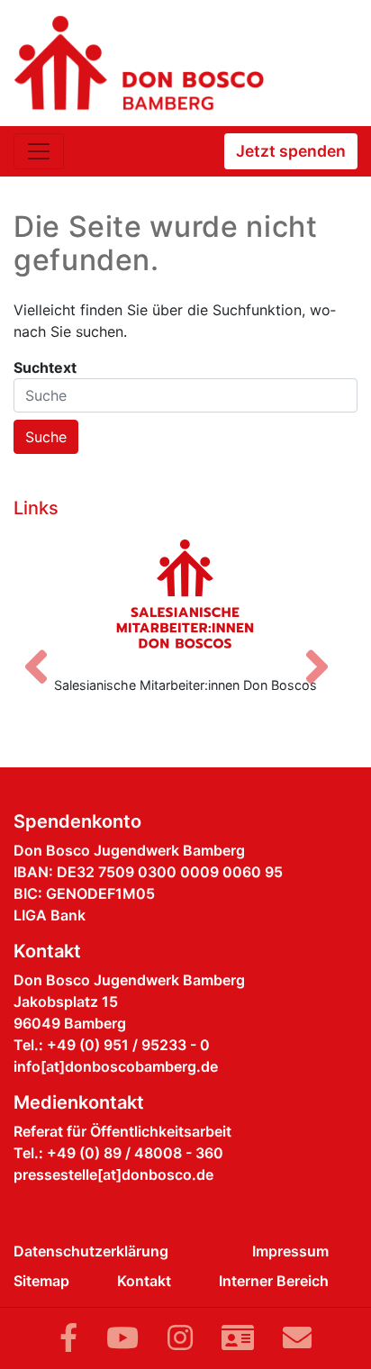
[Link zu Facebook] (68, 1337)
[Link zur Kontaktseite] (238, 1337)
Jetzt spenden (291, 150)
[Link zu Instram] (180, 1337)
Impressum (290, 1251)
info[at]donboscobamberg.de (116, 1066)
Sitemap (41, 1281)
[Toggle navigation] (39, 151)
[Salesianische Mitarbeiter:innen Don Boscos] (185, 593)
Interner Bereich (274, 1281)
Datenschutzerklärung (91, 1251)
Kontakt (144, 1281)
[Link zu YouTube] (122, 1337)
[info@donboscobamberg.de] (297, 1337)
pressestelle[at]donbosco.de (113, 1174)
